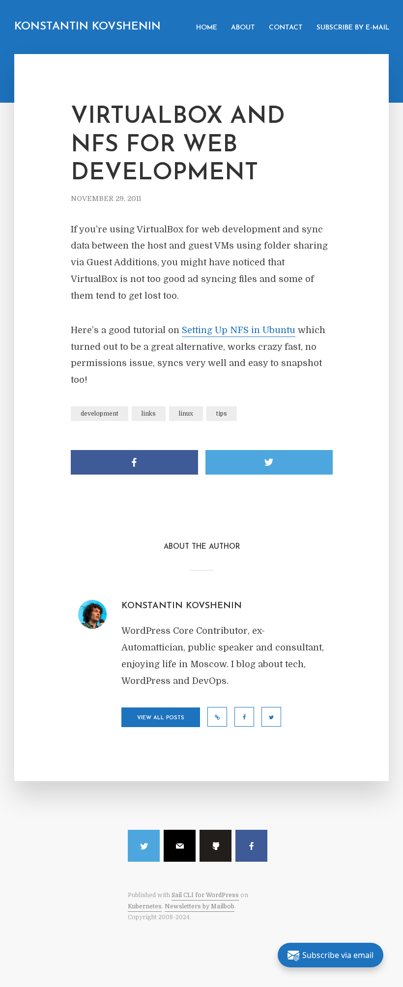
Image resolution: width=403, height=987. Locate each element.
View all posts (160, 718)
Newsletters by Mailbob (199, 906)
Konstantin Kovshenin (87, 26)
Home (206, 27)
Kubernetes (145, 906)
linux (186, 413)
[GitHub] (215, 846)
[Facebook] (251, 846)
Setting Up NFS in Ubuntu (238, 330)
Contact (286, 27)
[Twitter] (144, 846)
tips (221, 413)
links (149, 413)
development (99, 413)
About (243, 27)
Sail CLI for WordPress (205, 895)
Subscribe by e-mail (353, 27)
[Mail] (180, 846)
